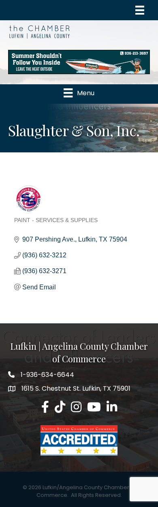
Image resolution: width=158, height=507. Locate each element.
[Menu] (140, 10)
